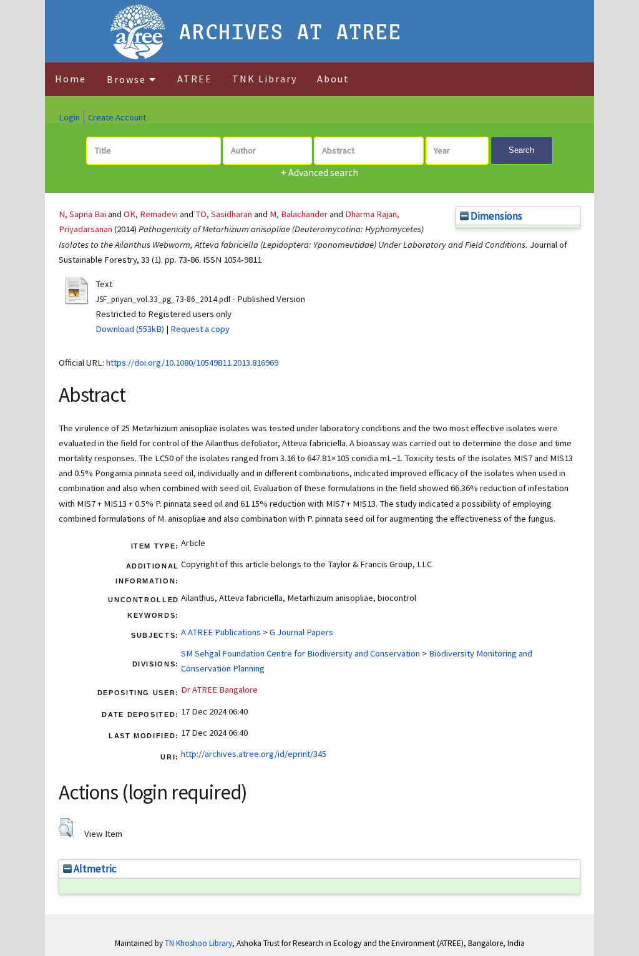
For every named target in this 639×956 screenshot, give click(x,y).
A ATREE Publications (221, 632)
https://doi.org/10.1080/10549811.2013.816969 (192, 362)
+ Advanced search (319, 172)
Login (69, 117)
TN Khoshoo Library (198, 943)
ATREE (194, 78)
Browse (128, 79)
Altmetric (94, 869)
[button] (66, 827)
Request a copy (200, 328)
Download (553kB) (129, 328)
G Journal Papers (301, 632)
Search (521, 150)
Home (70, 78)
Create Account (117, 117)
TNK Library (264, 78)
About (333, 78)
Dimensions (495, 216)
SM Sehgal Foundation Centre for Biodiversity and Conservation (300, 653)
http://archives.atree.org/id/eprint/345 (253, 753)
